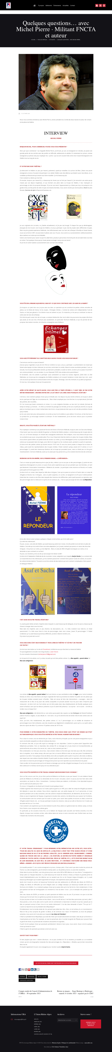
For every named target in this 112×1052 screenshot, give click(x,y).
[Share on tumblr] (35, 969)
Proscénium (46, 649)
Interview (31, 976)
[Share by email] (38, 969)
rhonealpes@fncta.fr (20, 1019)
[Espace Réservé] (96, 5)
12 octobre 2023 (25, 113)
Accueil (33, 39)
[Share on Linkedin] (32, 969)
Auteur (22, 976)
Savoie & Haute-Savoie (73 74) (43, 1034)
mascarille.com (88, 1043)
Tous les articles (42, 39)
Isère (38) (37, 1026)
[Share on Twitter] (23, 969)
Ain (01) (36, 1019)
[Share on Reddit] (26, 969)
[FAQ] (104, 5)
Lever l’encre (54, 652)
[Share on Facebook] (20, 969)
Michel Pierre (42, 976)
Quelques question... (27, 980)
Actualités (52, 39)
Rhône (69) (37, 1031)
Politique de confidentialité (69, 1043)
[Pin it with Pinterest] (29, 969)
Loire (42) (37, 1029)
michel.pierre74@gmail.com (46, 654)
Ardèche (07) (38, 1021)
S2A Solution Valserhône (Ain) (60, 1047)
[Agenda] (100, 5)
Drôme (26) (37, 1024)
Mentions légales (56, 1043)
